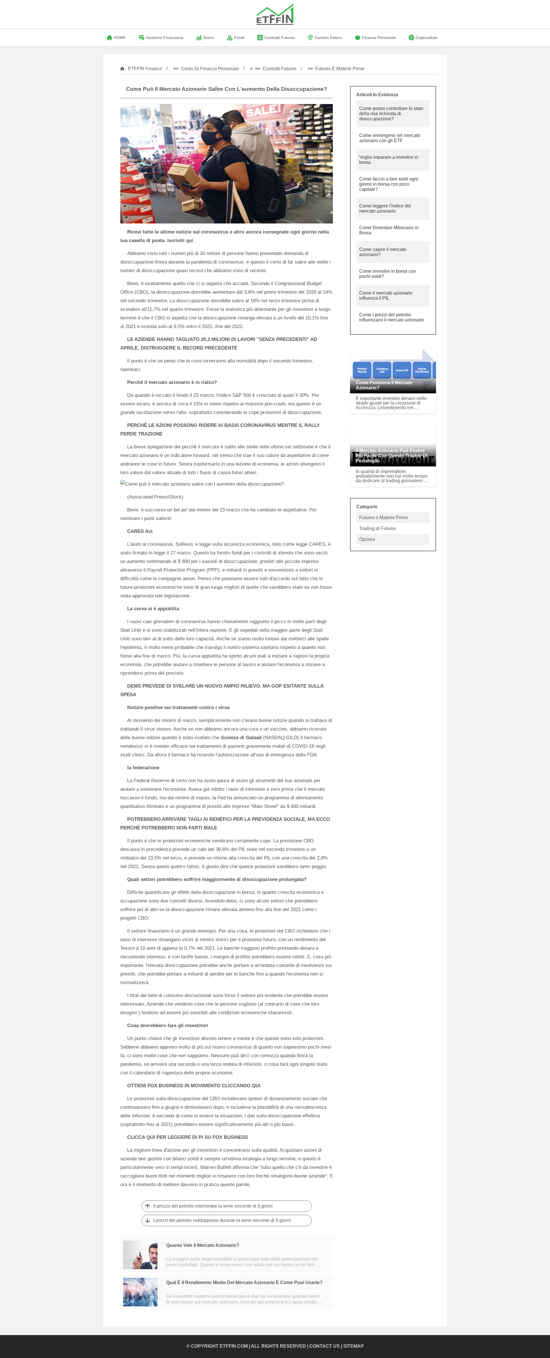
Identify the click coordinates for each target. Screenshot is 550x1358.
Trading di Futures (377, 528)
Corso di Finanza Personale (210, 68)
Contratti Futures (279, 68)
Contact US (324, 1346)
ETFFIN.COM (234, 1346)
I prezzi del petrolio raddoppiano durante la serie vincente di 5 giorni (222, 1220)
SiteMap (353, 1346)
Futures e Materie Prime (340, 68)
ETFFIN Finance (145, 68)
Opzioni (367, 539)
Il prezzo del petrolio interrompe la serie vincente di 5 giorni (213, 1206)
